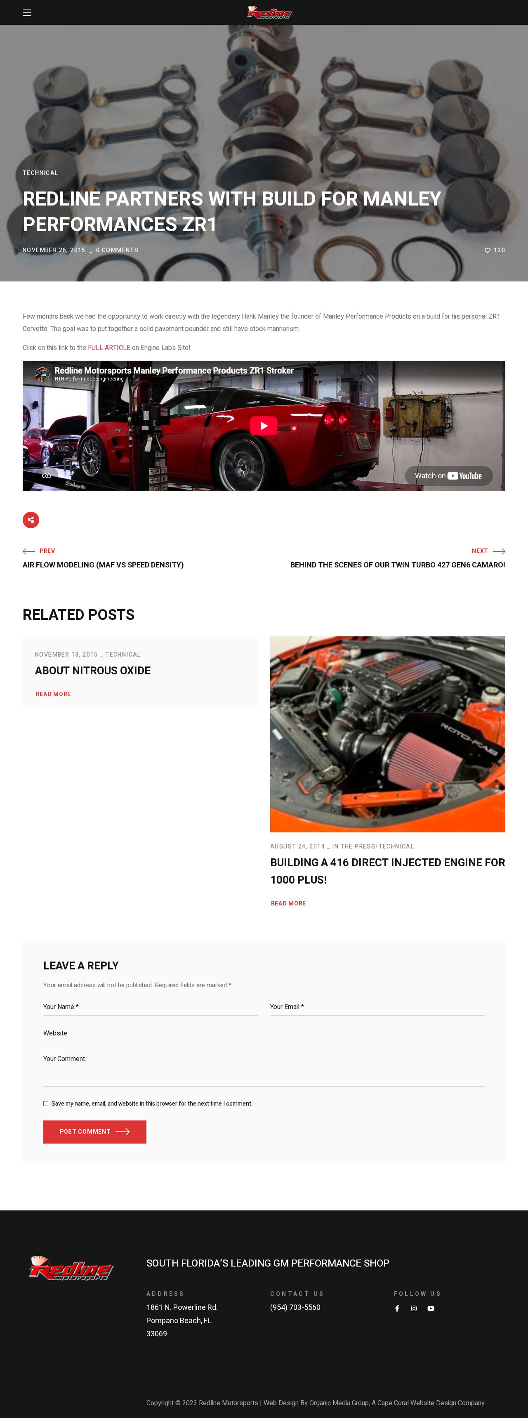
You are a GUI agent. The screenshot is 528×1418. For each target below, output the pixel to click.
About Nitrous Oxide (93, 671)
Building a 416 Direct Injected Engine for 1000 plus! (387, 871)
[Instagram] (414, 1308)
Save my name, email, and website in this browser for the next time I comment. (152, 1103)
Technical (41, 173)
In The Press (353, 846)
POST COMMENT (85, 1131)
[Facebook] (397, 1308)
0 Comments (117, 250)
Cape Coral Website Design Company (431, 1403)
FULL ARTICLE (109, 348)
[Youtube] (431, 1308)
